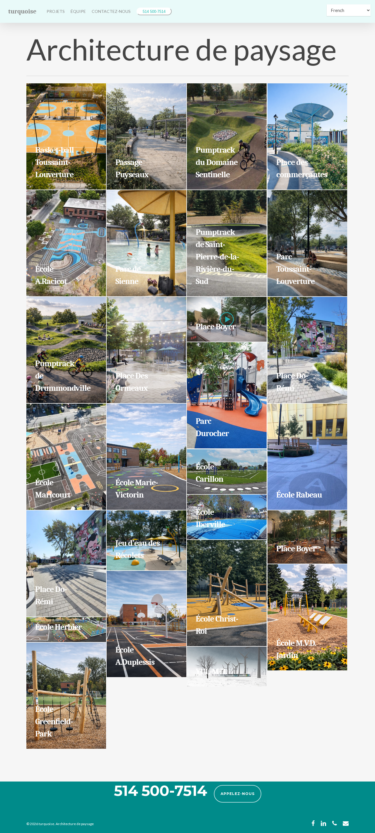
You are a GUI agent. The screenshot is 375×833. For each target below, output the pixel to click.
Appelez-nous (238, 793)
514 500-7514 (154, 11)
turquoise (22, 11)
